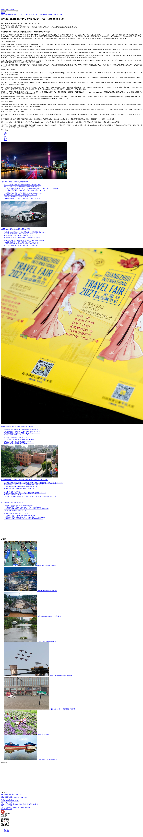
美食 (5, 140)
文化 (5, 138)
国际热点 (12, 9)
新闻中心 (3, 9)
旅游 (5, 133)
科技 (5, 136)
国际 (8, 9)
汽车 (5, 134)
